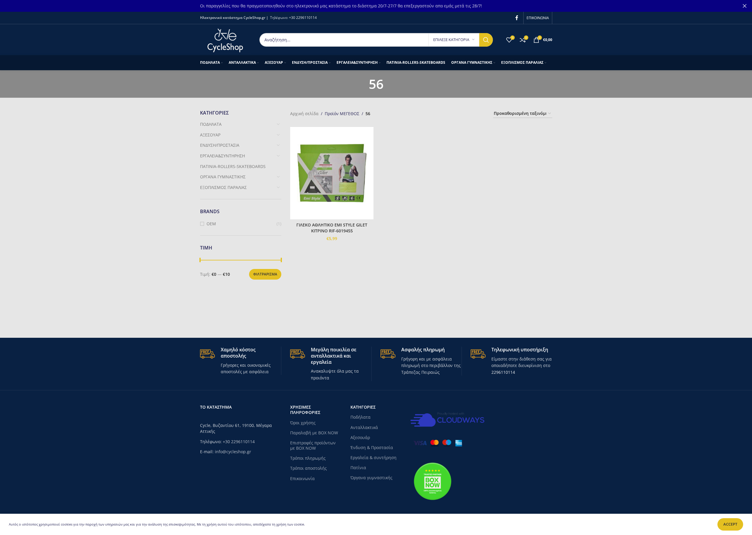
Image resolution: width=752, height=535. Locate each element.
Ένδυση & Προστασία (371, 447)
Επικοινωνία (302, 478)
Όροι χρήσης (303, 422)
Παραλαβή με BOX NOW (314, 432)
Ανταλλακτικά (364, 427)
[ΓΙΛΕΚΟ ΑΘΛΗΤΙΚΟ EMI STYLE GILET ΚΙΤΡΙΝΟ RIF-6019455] (331, 173)
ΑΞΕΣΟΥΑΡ (210, 135)
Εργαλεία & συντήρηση (373, 457)
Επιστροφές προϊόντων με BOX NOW (313, 445)
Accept (730, 524)
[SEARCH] (486, 40)
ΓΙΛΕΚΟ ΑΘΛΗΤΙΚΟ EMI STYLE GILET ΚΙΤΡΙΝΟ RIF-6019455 (331, 228)
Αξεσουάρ (360, 437)
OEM (211, 223)
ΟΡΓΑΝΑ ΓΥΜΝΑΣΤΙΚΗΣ (223, 177)
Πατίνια (358, 467)
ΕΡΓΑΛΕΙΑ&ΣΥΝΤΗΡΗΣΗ (222, 156)
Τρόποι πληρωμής (308, 458)
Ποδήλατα (360, 417)
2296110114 (503, 372)
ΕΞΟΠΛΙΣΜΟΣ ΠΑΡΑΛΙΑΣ (223, 187)
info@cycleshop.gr (233, 451)
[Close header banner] (744, 6)
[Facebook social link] (516, 17)
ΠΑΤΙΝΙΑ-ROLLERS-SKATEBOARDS (233, 166)
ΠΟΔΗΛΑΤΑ (211, 124)
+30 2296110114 (303, 17)
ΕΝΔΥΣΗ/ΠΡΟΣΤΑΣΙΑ (219, 145)
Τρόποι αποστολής (308, 468)
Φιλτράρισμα (265, 274)
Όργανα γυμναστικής (371, 477)
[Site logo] (225, 39)
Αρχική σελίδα (304, 113)
